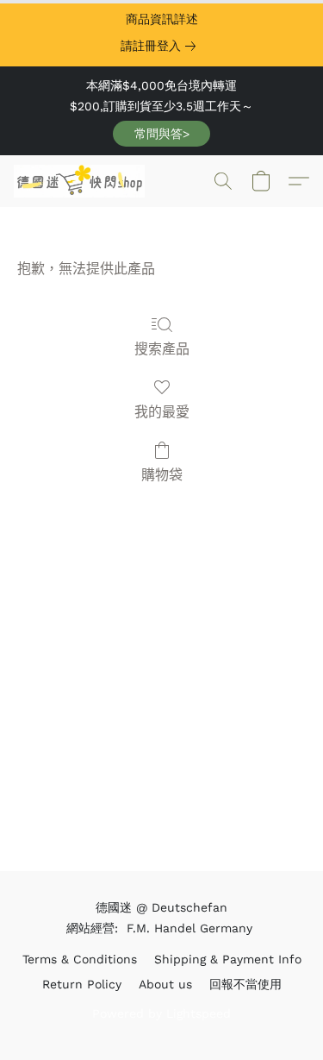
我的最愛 (161, 412)
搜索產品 (161, 349)
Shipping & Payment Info (227, 959)
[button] (161, 134)
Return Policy (81, 984)
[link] (161, 45)
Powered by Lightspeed (161, 1013)
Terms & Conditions (79, 959)
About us (165, 984)
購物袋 (162, 475)
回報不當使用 (245, 984)
